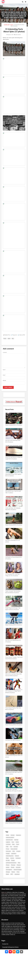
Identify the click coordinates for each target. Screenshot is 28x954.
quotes (7, 867)
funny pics (8, 851)
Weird (7, 874)
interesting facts (9, 855)
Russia (12, 867)
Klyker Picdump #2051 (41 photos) (13, 823)
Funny (7, 848)
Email (4, 375)
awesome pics (9, 839)
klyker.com (4, 892)
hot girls (18, 851)
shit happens (9, 869)
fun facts (16, 846)
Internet (17, 855)
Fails (7, 846)
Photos (7, 865)
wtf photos (17, 874)
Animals (12, 835)
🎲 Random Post (6, 334)
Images (7, 853)
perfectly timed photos (11, 862)
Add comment (18, 34)
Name (4, 369)
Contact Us (5, 944)
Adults (7, 835)
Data (13, 844)
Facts (5, 338)
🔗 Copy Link (14, 334)
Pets (19, 862)
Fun (11, 846)
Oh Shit (7, 860)
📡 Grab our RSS (21, 334)
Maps (7, 858)
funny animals (14, 848)
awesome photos (10, 837)
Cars (13, 842)
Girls (14, 851)
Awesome (18, 835)
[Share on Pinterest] (10, 951)
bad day (16, 839)
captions (8, 842)
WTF (12, 874)
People (13, 860)
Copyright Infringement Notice (10, 947)
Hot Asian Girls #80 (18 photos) (12, 740)
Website (4, 380)
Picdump (13, 865)
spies (9, 338)
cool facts (8, 844)
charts (17, 842)
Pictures (19, 865)
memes (12, 858)
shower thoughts (17, 869)
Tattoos (13, 871)
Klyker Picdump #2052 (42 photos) (13, 724)
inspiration (13, 853)
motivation (18, 858)
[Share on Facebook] (6, 951)
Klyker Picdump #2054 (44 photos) (13, 525)
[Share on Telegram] (17, 951)
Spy (13, 338)
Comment (5, 352)
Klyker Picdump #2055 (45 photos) (13, 425)
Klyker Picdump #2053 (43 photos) (13, 624)
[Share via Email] (21, 951)
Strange (8, 871)
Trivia (18, 871)
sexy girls (18, 867)
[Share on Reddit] (14, 951)
